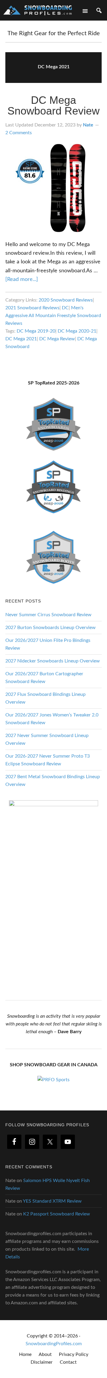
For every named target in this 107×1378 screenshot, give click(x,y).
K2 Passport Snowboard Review (56, 1214)
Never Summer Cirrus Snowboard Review (48, 614)
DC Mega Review (57, 338)
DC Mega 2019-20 (36, 331)
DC (65, 307)
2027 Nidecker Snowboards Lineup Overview (52, 661)
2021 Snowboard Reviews (32, 307)
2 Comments (18, 132)
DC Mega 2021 (21, 338)
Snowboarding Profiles (37, 9)
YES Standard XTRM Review (52, 1201)
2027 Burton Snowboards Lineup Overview (50, 627)
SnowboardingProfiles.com (54, 1343)
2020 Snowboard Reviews (66, 300)
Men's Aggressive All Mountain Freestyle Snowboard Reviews (53, 315)
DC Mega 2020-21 (77, 331)
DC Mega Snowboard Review (53, 105)
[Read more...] (21, 279)
